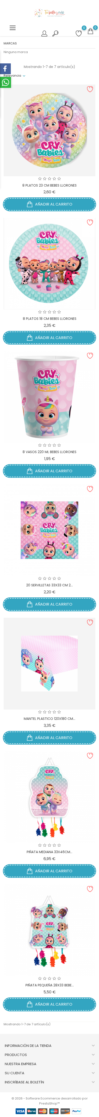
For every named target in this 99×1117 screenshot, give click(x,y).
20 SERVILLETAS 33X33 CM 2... (49, 585)
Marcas (10, 43)
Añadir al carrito (53, 204)
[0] (90, 31)
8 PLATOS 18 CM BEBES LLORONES (49, 318)
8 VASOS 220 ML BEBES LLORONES (49, 451)
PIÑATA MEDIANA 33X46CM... (49, 852)
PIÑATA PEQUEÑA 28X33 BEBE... (49, 985)
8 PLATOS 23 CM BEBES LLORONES (49, 185)
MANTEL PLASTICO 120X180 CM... (49, 718)
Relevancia (12, 75)
